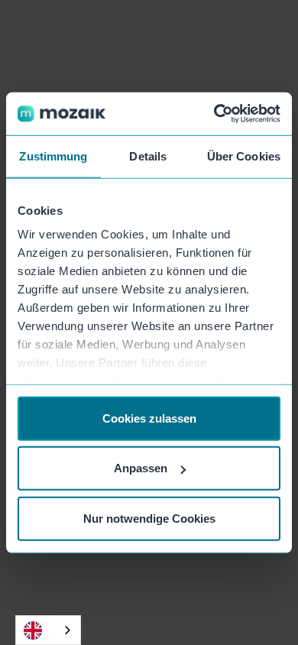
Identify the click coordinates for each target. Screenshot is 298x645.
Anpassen (140, 468)
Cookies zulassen (149, 417)
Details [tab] (148, 155)
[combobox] (48, 630)
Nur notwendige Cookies (149, 517)
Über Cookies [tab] (243, 155)
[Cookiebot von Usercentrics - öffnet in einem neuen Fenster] (214, 114)
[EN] (48, 630)
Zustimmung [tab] (53, 155)
